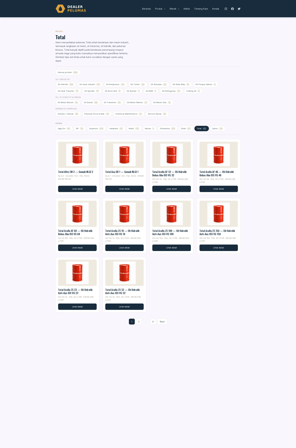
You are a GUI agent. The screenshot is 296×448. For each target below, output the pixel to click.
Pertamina (167, 128)
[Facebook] (232, 8)
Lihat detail (77, 189)
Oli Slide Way (181, 84)
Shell (185, 128)
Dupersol (96, 128)
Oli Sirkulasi (158, 84)
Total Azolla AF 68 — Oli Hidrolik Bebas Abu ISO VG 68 (75, 232)
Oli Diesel (90, 102)
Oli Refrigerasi (171, 91)
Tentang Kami (201, 8)
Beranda (146, 8)
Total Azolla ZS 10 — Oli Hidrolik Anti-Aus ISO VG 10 (122, 232)
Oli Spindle (91, 91)
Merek (173, 8)
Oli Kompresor (115, 84)
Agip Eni (64, 128)
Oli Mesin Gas (161, 102)
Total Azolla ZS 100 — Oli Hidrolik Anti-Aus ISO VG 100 (170, 232)
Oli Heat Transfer (68, 91)
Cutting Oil (192, 91)
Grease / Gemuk (68, 114)
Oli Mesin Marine (137, 102)
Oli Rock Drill (112, 91)
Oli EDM (151, 91)
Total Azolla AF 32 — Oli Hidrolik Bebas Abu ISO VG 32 (169, 173)
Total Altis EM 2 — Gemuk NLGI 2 (75, 172)
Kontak (215, 8)
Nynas (149, 128)
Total (201, 128)
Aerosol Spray (157, 114)
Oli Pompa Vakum (205, 84)
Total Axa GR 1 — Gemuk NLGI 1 (121, 172)
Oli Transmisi (112, 102)
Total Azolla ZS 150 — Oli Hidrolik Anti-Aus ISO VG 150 (217, 232)
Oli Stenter (133, 91)
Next (162, 321)
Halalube (115, 128)
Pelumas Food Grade (96, 114)
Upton (217, 128)
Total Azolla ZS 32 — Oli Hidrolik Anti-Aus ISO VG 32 (122, 291)
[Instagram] (225, 8)
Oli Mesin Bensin (67, 102)
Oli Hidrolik (65, 84)
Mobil (133, 128)
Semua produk (67, 72)
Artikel (186, 8)
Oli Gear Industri (89, 84)
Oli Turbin (137, 84)
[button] (163, 8)
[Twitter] (239, 8)
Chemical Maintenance (128, 114)
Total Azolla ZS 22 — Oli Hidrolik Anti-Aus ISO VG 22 (75, 291)
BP (79, 128)
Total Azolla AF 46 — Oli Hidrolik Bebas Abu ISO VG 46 (216, 173)
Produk (158, 8)
